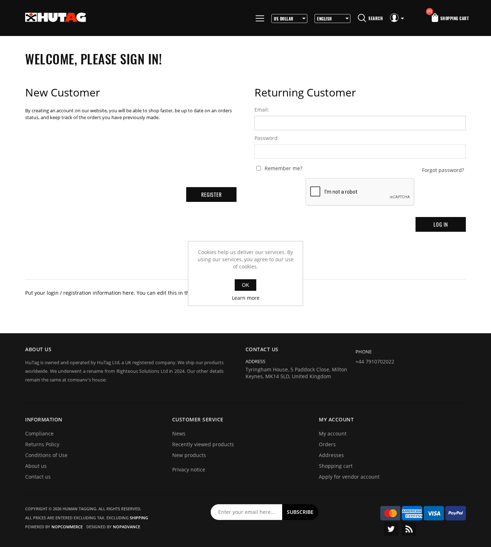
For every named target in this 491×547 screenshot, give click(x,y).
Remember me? (283, 168)
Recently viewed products (203, 444)
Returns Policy (42, 444)
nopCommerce (67, 526)
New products (189, 455)
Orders (327, 444)
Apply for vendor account (349, 476)
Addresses (331, 455)
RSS (409, 529)
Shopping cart (336, 465)
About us (36, 465)
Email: (261, 109)
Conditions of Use (46, 455)
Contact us (38, 476)
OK (245, 285)
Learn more (246, 297)
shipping (139, 517)
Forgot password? (443, 170)
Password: (266, 138)
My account (333, 433)
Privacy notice (188, 469)
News (178, 433)
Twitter (391, 529)
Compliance (39, 433)
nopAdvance (126, 526)
